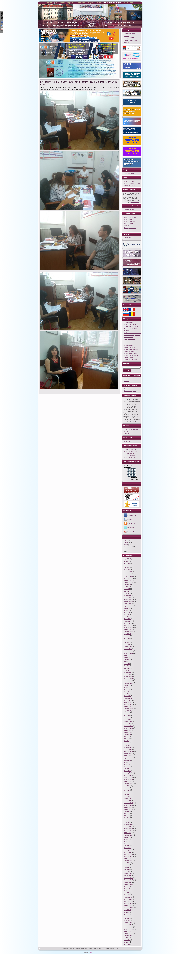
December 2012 (128, 901)
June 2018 (127, 764)
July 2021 (126, 687)
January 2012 (128, 925)
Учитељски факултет (130, 549)
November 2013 (128, 880)
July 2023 (126, 636)
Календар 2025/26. (129, 38)
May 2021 (126, 691)
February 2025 (128, 595)
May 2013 (126, 890)
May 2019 (126, 741)
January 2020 (128, 724)
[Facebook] (1, 22)
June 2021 (127, 689)
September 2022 (128, 657)
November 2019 (128, 728)
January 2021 (128, 700)
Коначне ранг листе (129, 181)
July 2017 (126, 788)
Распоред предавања (130, 40)
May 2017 (126, 792)
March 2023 (127, 644)
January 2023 (128, 649)
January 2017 (128, 801)
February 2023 (128, 647)
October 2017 (127, 781)
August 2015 (127, 837)
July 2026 (126, 561)
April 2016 (127, 820)
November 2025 (128, 578)
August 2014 (127, 863)
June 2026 (127, 563)
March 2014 (127, 871)
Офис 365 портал (129, 219)
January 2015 (128, 852)
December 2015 (128, 828)
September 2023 (128, 631)
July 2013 (126, 886)
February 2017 (128, 798)
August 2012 (127, 910)
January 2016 (128, 826)
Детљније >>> (134, 202)
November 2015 (128, 831)
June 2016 (127, 816)
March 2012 (127, 920)
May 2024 (126, 614)
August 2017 (127, 786)
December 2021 (128, 676)
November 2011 (128, 929)
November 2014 (128, 856)
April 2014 (127, 869)
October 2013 (127, 882)
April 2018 (127, 768)
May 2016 (126, 818)
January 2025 (128, 597)
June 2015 (127, 841)
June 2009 (127, 944)
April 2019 (127, 743)
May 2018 (126, 766)
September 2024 (128, 606)
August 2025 (127, 584)
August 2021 (127, 685)
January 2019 (128, 749)
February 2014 (128, 873)
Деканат (126, 36)
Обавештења (128, 547)
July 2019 (126, 736)
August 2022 (127, 659)
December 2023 (128, 625)
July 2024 (126, 610)
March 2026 (127, 569)
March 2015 (127, 848)
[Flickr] (1, 26)
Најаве (126, 545)
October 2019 (127, 730)
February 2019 (128, 747)
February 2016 (128, 824)
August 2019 (127, 734)
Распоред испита (129, 209)
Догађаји (126, 542)
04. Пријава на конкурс (130, 353)
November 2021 (128, 679)
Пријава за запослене (130, 389)
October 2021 (127, 681)
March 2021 (127, 696)
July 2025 (126, 587)
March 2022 (127, 670)
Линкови (126, 433)
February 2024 (128, 621)
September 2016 (128, 809)
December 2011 (128, 927)
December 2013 (128, 878)
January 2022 (128, 674)
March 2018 (127, 771)
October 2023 (127, 629)
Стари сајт (127, 42)
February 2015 (128, 850)
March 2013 (127, 895)
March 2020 (127, 719)
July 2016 (126, 813)
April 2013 (127, 893)
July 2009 (126, 942)
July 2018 (126, 762)
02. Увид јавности (129, 453)
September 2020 (128, 709)
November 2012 (128, 903)
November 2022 (128, 653)
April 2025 (127, 591)
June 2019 (127, 738)
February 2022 (128, 672)
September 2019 (128, 732)
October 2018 (127, 756)
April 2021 (127, 694)
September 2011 (128, 933)
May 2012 (126, 916)
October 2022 (127, 655)
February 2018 (128, 773)
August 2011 (127, 935)
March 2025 (127, 593)
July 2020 (126, 713)
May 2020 (126, 717)
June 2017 (127, 790)
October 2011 (127, 931)
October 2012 (127, 905)
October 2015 (127, 833)
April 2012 (127, 918)
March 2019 (127, 745)
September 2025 (128, 582)
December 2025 (128, 576)
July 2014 (126, 865)
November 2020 (128, 704)
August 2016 (127, 811)
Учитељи (126, 381)
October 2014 (127, 858)
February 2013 (128, 897)
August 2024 (127, 608)
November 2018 (128, 754)
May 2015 (126, 843)
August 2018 (127, 760)
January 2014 (128, 875)
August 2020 (127, 711)
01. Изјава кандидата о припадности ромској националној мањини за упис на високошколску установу (131, 326)
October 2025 (127, 580)
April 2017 (127, 794)
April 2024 (127, 617)
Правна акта (127, 441)
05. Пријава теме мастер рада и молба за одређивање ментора (131, 357)
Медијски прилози (129, 173)
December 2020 (128, 702)
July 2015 (126, 839)
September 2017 (128, 783)
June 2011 (127, 940)
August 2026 (127, 559)
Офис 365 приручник (130, 221)
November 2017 (128, 779)
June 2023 (127, 638)
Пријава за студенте (130, 391)
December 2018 (128, 751)
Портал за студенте (130, 217)
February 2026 (128, 572)
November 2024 (128, 602)
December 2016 (128, 803)
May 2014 (126, 867)
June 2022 (127, 664)
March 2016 (127, 822)
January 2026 (128, 574)
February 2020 (128, 721)
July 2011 (126, 938)
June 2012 (127, 914)
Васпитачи (127, 379)
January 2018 (128, 775)
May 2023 (126, 640)
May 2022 (126, 666)
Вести (125, 540)
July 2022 (126, 661)
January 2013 (128, 899)
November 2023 (128, 627)
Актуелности (127, 238)
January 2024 (128, 623)
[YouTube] (1, 29)
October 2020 (127, 706)
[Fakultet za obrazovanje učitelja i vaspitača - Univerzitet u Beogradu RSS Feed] (40, 948)
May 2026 (126, 565)
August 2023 (127, 634)
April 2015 (127, 845)
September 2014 (128, 861)
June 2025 (127, 589)
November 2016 (128, 805)
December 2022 (128, 651)
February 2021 (128, 698)
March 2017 (127, 796)
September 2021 (128, 683)
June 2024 (127, 612)
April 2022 (127, 668)
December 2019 (128, 726)
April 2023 (127, 642)
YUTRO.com (93, 952)
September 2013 (128, 884)
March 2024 (127, 619)
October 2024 (127, 604)
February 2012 (128, 923)
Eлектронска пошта (129, 33)
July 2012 (126, 912)
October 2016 (127, 807)
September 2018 (128, 758)
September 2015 (128, 835)
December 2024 (128, 599)
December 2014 (128, 854)
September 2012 (128, 908)
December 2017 (128, 777)
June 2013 (127, 888)
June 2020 (127, 715)
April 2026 (127, 567)
